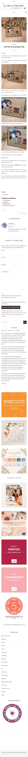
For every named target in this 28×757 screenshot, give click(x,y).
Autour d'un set (5, 635)
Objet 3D (3, 678)
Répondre (10, 226)
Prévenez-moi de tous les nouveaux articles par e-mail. (13, 303)
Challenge (4, 655)
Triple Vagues (6, 200)
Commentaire (5, 271)
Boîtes (3, 642)
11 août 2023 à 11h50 (12, 225)
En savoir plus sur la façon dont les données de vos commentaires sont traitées (13, 314)
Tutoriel (3, 691)
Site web (3, 264)
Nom (3, 250)
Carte (14, 44)
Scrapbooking (5, 688)
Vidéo (2, 695)
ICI (11, 167)
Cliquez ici (4, 383)
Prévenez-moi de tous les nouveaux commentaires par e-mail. (11, 296)
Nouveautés (4, 675)
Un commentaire (22, 213)
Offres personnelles (6, 682)
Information (4, 665)
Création (3, 659)
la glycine (5, 202)
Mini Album (4, 672)
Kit (2, 668)
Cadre (3, 645)
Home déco (4, 662)
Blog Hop (3, 639)
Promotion (4, 685)
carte (3, 209)
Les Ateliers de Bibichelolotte (14, 624)
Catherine (11, 223)
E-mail (3, 257)
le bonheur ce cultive (9, 205)
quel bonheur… (7, 204)
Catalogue (4, 652)
